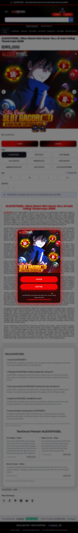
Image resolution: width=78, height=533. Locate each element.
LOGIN (39, 279)
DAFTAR (39, 287)
